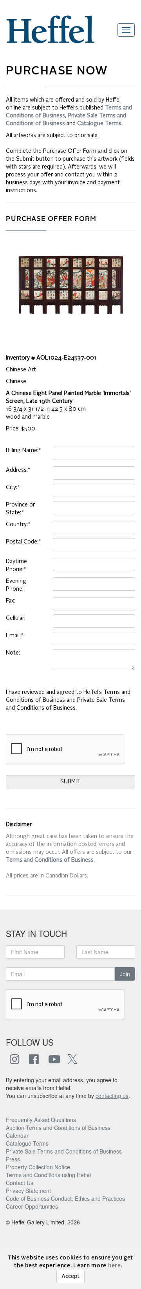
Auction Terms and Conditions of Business (58, 1127)
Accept (70, 1276)
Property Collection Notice (38, 1167)
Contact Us (19, 1183)
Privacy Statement (28, 1190)
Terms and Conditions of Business (50, 860)
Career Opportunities (32, 1206)
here (114, 1266)
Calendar (17, 1135)
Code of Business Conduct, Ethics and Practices (65, 1198)
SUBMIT (70, 782)
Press (13, 1159)
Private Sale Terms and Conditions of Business (64, 1151)
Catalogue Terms (27, 1143)
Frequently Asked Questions (41, 1120)
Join (125, 974)
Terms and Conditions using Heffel (48, 1175)
